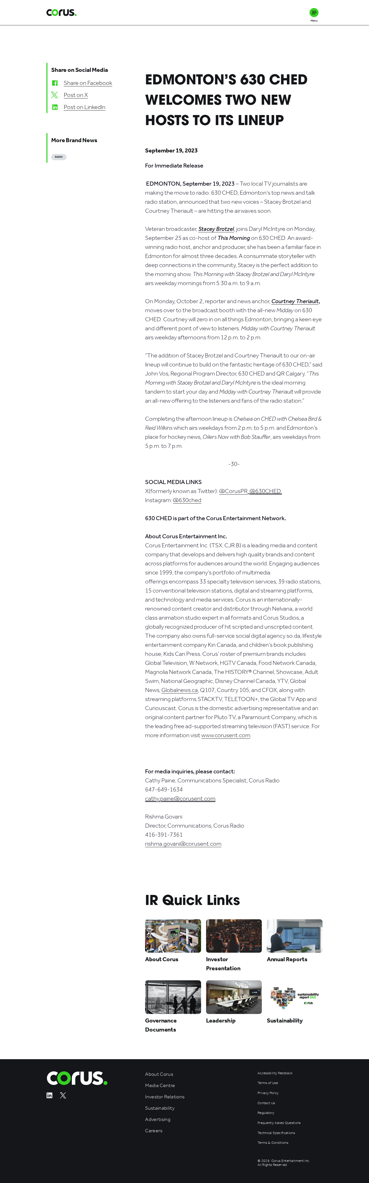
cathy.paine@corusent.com (180, 798)
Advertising (157, 1119)
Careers (153, 1131)
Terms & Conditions (273, 1143)
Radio (59, 156)
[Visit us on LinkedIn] (49, 1097)
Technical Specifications (276, 1133)
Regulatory (266, 1113)
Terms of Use (268, 1083)
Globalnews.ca (179, 689)
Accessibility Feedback (275, 1073)
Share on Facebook (88, 82)
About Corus (159, 1074)
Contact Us (266, 1103)
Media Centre (160, 1085)
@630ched (187, 500)
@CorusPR (233, 491)
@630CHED (266, 491)
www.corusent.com (225, 735)
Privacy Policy (268, 1093)
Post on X (76, 94)
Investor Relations (164, 1097)
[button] (314, 13)
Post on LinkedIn (84, 107)
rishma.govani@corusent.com (183, 843)
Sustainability (159, 1108)
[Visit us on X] (63, 1097)
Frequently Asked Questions (279, 1123)
